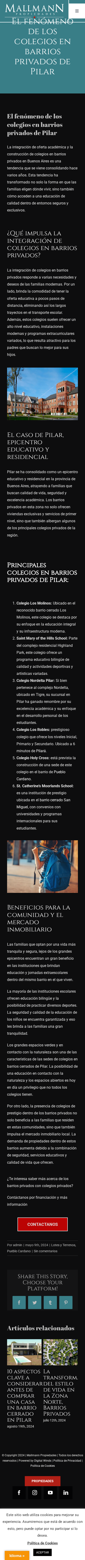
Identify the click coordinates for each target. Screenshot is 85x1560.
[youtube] (50, 1480)
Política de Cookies (42, 1453)
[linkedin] (65, 1480)
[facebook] (19, 1480)
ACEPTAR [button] (42, 1552)
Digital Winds (42, 1448)
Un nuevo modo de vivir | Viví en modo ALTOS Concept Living (58, 1390)
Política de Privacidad (67, 1448)
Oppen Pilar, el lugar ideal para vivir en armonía (22, 1387)
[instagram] (34, 1480)
